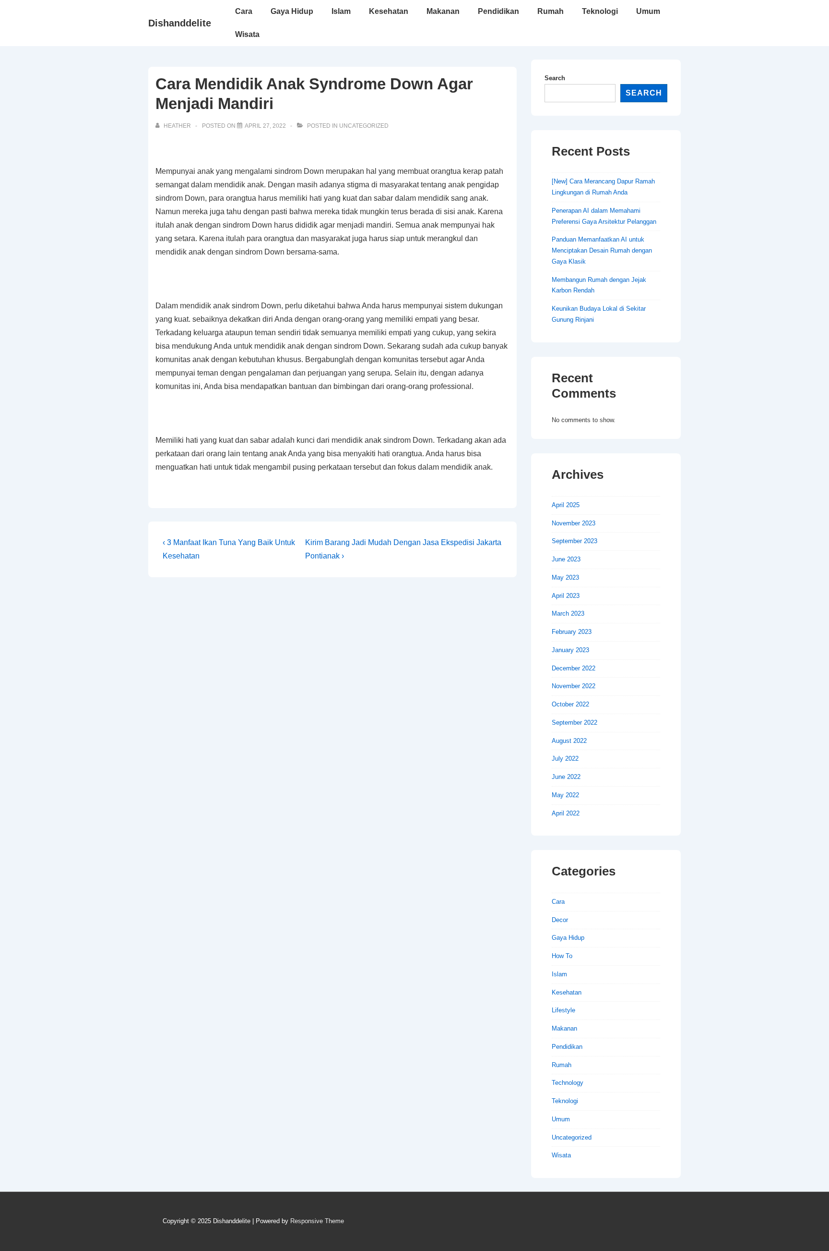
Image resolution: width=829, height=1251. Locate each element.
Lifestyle (563, 1010)
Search (555, 78)
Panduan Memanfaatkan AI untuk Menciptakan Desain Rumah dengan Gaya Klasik (602, 250)
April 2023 (566, 595)
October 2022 (570, 704)
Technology (567, 1082)
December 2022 (573, 668)
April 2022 (566, 813)
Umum (648, 11)
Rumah (550, 11)
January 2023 (570, 650)
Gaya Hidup (292, 11)
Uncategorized (364, 125)
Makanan (443, 11)
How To (562, 956)
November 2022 (573, 686)
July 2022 (565, 758)
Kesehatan (388, 11)
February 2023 (572, 631)
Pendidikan (498, 11)
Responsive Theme (317, 1221)
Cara (243, 11)
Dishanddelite (179, 23)
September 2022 (574, 722)
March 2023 (568, 613)
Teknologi (600, 11)
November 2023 (573, 523)
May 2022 (565, 795)
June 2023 (566, 559)
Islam (341, 11)
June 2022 (566, 776)
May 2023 (565, 577)
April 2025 (566, 505)
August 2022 (569, 740)
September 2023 (574, 541)
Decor (560, 919)
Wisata (247, 34)
